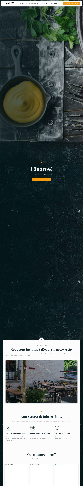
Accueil (22, 3)
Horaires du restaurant (32, 3)
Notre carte (45, 3)
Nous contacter (55, 3)
